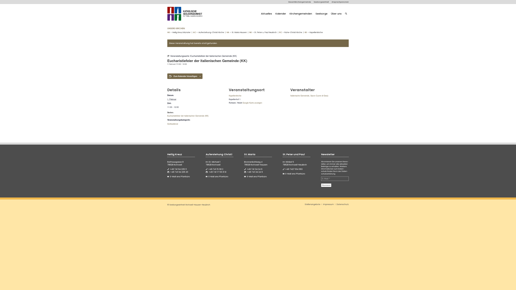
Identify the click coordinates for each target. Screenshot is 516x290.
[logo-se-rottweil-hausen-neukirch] (185, 14)
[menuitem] (299, 2)
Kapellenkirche (235, 95)
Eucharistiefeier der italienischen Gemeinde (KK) (188, 115)
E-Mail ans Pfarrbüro (180, 176)
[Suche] (346, 14)
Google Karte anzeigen (252, 102)
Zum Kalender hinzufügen (185, 76)
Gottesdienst (172, 123)
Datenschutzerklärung (334, 172)
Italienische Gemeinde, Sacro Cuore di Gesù (309, 95)
